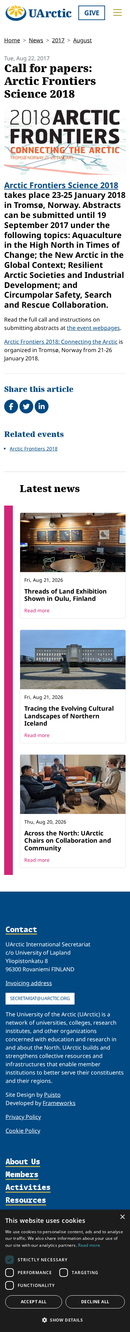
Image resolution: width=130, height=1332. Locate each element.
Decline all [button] (95, 1302)
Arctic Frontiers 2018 (34, 448)
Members (22, 1175)
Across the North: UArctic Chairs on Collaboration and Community (67, 840)
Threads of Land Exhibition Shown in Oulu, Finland (65, 595)
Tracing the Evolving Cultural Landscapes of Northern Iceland (69, 715)
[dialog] (65, 1271)
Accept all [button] (34, 1302)
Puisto (52, 1094)
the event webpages (93, 328)
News (36, 40)
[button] (65, 1320)
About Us (23, 1162)
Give (91, 12)
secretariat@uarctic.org (40, 998)
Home (12, 40)
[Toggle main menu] (117, 12)
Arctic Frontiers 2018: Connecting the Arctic (61, 341)
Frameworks (59, 1103)
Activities (28, 1188)
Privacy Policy (23, 1117)
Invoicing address (29, 983)
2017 (58, 40)
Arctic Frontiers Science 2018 (61, 185)
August (82, 40)
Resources (26, 1200)
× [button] (122, 1217)
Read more (37, 610)
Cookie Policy (23, 1130)
